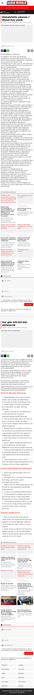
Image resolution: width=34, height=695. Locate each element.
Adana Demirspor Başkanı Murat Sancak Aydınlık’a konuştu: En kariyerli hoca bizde (8, 263)
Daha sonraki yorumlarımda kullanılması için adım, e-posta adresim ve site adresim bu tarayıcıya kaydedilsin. (16, 300)
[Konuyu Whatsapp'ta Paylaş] (8, 50)
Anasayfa (4, 22)
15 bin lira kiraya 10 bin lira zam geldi (24, 209)
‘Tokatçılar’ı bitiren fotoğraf (23, 261)
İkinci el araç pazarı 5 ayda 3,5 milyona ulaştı (24, 610)
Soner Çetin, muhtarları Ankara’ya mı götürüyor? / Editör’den (8, 239)
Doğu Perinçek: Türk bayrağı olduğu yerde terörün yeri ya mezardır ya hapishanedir (25, 586)
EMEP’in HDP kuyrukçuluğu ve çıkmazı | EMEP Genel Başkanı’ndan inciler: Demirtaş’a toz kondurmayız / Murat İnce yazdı (7, 211)
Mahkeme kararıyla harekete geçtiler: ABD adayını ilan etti (24, 560)
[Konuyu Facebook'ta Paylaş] (2, 50)
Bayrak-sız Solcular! (7, 583)
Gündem (19, 205)
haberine (25, 370)
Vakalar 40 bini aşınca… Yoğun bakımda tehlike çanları (8, 559)
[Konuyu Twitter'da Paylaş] (5, 50)
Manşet (9, 22)
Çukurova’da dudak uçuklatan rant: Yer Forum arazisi (23, 239)
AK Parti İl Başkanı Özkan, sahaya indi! (17, 7)
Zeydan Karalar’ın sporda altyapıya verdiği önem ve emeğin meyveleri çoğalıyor (8, 612)
